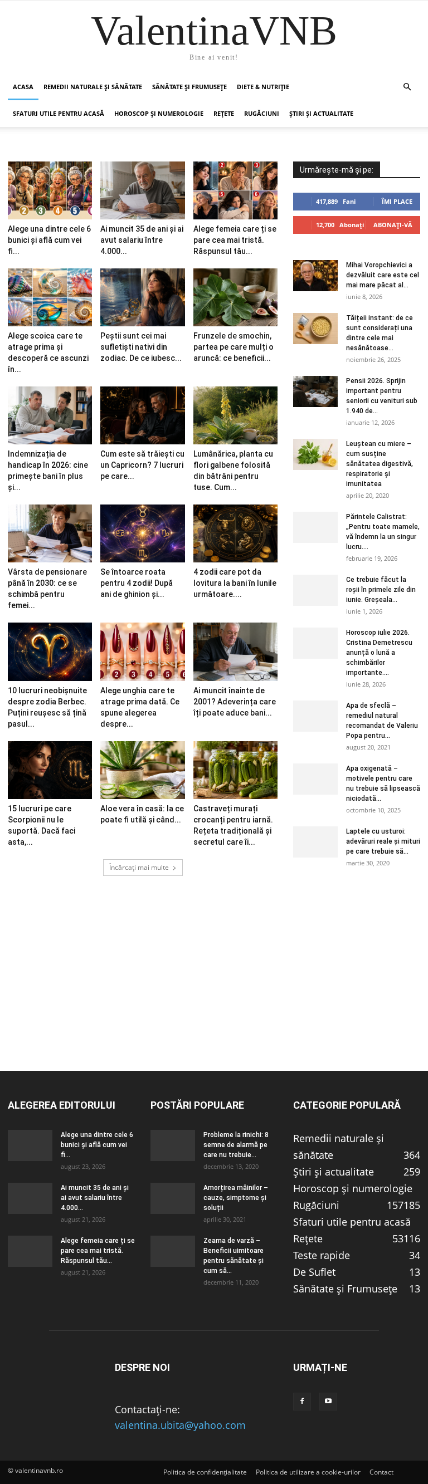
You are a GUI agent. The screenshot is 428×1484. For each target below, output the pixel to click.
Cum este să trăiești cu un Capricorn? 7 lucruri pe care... (142, 465)
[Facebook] (302, 1401)
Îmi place (397, 201)
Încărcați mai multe (139, 867)
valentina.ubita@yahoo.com (180, 1425)
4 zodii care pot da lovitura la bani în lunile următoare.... (234, 583)
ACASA (23, 86)
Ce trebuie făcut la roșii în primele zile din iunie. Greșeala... (381, 590)
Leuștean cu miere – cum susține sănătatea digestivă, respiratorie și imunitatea (379, 464)
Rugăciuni (261, 113)
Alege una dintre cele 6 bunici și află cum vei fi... (49, 240)
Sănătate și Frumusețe (189, 86)
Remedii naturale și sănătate (92, 86)
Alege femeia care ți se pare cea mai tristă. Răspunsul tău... (234, 240)
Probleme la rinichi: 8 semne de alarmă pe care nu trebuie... (236, 1145)
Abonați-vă (392, 225)
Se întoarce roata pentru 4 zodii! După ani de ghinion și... (136, 583)
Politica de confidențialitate (205, 1472)
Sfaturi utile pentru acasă (58, 113)
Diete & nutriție (263, 86)
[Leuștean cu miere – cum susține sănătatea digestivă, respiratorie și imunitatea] (315, 454)
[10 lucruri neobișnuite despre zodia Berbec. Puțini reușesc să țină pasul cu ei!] (50, 651)
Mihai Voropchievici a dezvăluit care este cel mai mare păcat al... (382, 275)
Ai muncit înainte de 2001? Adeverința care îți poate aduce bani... (234, 701)
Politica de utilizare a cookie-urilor (308, 1472)
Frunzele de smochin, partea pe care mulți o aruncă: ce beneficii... (233, 347)
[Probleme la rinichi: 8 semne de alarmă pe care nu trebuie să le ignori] (172, 1145)
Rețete (223, 113)
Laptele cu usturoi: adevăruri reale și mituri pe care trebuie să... (383, 841)
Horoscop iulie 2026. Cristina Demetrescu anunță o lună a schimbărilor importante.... (379, 653)
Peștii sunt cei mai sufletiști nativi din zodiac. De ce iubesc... (141, 347)
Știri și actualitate (321, 113)
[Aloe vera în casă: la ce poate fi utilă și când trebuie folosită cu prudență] (142, 770)
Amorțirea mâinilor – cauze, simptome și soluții (235, 1198)
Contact (381, 1472)
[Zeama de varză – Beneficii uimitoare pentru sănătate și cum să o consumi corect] (172, 1251)
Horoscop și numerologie (158, 113)
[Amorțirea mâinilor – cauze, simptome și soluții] (172, 1198)
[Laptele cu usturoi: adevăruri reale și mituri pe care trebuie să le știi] (315, 842)
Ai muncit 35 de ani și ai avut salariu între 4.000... (141, 240)
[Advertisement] (214, 992)
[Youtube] (328, 1401)
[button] (406, 86)
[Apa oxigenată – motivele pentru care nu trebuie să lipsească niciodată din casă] (315, 779)
